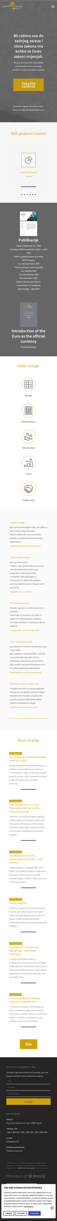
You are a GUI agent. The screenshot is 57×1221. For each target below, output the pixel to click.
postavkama (28, 1206)
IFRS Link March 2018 (28, 278)
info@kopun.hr (12, 1141)
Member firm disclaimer (26, 1168)
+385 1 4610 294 (12, 1132)
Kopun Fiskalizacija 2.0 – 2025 (28, 245)
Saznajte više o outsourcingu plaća (24, 630)
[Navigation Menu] (53, 6)
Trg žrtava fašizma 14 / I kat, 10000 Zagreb (24, 1123)
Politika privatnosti (14, 1151)
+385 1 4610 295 (26, 1132)
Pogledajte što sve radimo (21, 591)
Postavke (21, 1213)
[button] (21, 194)
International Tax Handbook (29, 285)
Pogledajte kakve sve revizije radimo (25, 546)
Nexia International (30, 110)
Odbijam (9, 1213)
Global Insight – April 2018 (28, 289)
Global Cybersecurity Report (28, 281)
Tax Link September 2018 (28, 263)
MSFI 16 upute (28, 260)
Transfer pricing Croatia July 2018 (28, 267)
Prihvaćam (34, 1213)
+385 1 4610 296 (40, 1132)
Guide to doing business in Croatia (28, 256)
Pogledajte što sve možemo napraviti (25, 672)
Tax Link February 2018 (28, 274)
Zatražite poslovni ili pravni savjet (24, 707)
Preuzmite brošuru (28, 347)
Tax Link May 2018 (28, 271)
